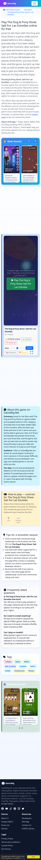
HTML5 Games (28, 828)
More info (22, 858)
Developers (27, 818)
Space (17, 661)
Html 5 (33, 666)
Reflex (26, 661)
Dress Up (5, 825)
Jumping (23, 666)
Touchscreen (19, 671)
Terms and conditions (10, 842)
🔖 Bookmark (11, 352)
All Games (28, 10)
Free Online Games (13, 10)
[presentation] (29, 141)
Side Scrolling (10, 666)
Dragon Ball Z (7, 821)
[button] (31, 352)
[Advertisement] (20, 210)
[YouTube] (6, 808)
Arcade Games (7, 803)
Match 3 (4, 818)
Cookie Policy (7, 845)
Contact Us (26, 825)
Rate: (7, 348)
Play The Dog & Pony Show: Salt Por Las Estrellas (20, 284)
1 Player (8, 661)
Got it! (33, 857)
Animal (4, 828)
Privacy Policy (7, 838)
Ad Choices (6, 849)
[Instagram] (19, 808)
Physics (31, 671)
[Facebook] (2, 808)
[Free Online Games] (11, 3)
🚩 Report (23, 352)
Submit (29, 348)
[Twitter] (23, 808)
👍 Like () (26, 339)
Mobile (7, 671)
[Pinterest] (15, 808)
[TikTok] (11, 808)
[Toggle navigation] (34, 3)
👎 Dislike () (11, 343)
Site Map (25, 821)
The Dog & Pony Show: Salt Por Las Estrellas (20, 13)
